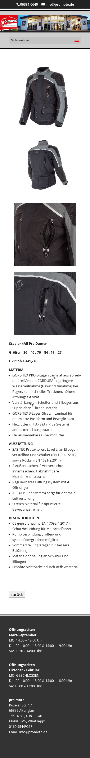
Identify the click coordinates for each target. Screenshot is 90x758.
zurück (17, 594)
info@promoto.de (33, 732)
